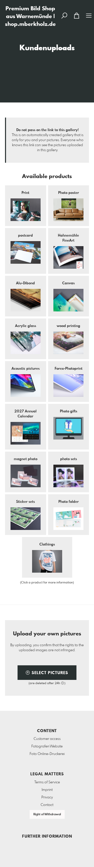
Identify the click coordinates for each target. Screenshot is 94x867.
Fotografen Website (47, 746)
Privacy (47, 797)
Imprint (47, 790)
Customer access (47, 739)
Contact (47, 805)
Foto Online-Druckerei (47, 754)
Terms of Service (47, 782)
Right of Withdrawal (47, 814)
